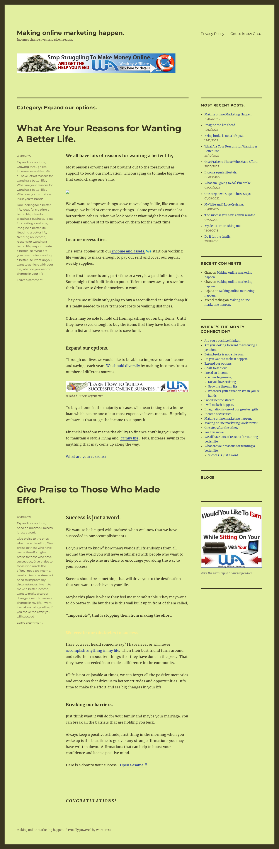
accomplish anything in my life (92, 650)
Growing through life (31, 166)
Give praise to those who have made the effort (35, 547)
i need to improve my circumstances (35, 579)
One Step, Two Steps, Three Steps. (227, 194)
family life (129, 438)
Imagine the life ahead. (220, 125)
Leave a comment (30, 279)
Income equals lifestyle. (220, 172)
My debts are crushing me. (222, 226)
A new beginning (219, 377)
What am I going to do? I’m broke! (228, 183)
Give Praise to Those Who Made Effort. (230, 162)
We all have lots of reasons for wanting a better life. (35, 176)
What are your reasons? (86, 456)
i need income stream (219, 400)
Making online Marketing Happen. (228, 114)
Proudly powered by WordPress (89, 830)
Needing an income (31, 237)
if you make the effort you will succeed (35, 611)
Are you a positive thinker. (222, 341)
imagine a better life (31, 228)
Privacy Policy (212, 34)
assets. (139, 251)
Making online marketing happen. (70, 32)
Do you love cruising (222, 382)
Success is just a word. (223, 455)
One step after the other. (221, 428)
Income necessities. (30, 171)
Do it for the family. (217, 236)
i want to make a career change (34, 593)
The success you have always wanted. (230, 215)
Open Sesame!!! (133, 765)
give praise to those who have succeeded (34, 557)
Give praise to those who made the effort (35, 566)
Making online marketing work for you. (231, 423)
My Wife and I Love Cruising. (224, 204)
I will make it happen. (219, 405)
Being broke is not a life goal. (224, 136)
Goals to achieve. (216, 368)
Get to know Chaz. (246, 34)
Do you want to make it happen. (226, 359)
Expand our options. (31, 162)
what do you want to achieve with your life (35, 264)
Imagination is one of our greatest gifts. (231, 409)
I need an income (38, 570)
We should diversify (122, 366)
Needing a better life (31, 232)
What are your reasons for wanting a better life (34, 255)
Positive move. (214, 432)
